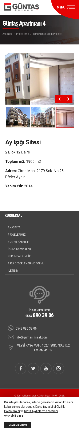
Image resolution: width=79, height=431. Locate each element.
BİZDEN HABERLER (19, 241)
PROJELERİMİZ (16, 234)
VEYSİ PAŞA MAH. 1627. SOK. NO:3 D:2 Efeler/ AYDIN (43, 347)
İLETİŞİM (13, 270)
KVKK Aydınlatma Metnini (41, 411)
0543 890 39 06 (26, 328)
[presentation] (59, 99)
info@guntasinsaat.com (32, 337)
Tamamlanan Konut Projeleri (47, 33)
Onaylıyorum (17, 424)
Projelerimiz (22, 33)
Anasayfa (7, 33)
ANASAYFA (14, 227)
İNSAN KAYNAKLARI (20, 249)
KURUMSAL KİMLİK (19, 256)
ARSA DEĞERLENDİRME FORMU (26, 263)
